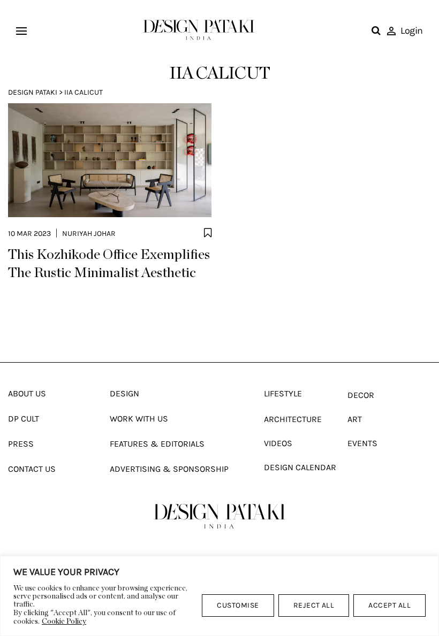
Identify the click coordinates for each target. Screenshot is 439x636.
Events (362, 443)
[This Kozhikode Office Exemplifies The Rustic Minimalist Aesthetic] (109, 160)
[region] (219, 596)
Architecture (293, 419)
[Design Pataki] (219, 516)
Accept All (389, 605)
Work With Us (139, 418)
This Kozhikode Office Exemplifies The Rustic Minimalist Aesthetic (109, 264)
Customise (238, 605)
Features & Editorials (157, 444)
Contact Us (32, 469)
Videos (278, 443)
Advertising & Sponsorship (169, 469)
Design (124, 393)
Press (21, 444)
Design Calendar (300, 467)
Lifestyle (283, 393)
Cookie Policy (64, 621)
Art (354, 419)
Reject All (314, 605)
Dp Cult (23, 418)
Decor (360, 395)
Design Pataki (32, 92)
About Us (27, 393)
